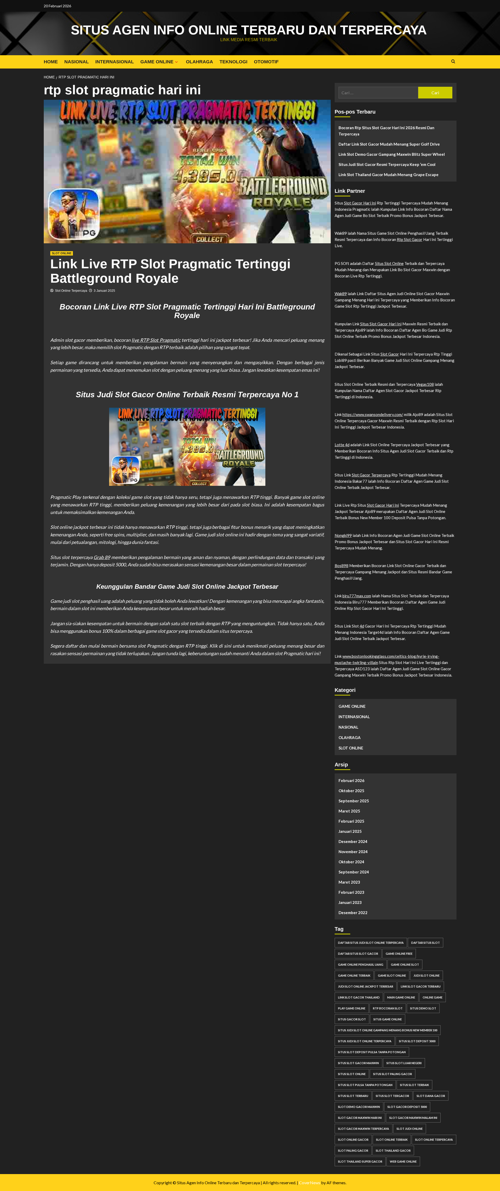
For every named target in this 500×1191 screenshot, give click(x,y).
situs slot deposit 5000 (417, 1041)
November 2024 (353, 851)
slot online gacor (353, 1139)
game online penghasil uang (360, 964)
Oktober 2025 (351, 790)
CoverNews (309, 1182)
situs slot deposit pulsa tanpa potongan (372, 1052)
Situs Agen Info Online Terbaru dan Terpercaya (249, 30)
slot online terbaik (392, 1139)
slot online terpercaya (434, 1139)
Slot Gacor (389, 354)
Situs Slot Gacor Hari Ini (381, 323)
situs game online (387, 1019)
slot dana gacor (431, 1095)
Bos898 (341, 565)
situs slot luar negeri (404, 1063)
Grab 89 (101, 557)
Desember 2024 (353, 841)
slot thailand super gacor (360, 1161)
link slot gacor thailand (359, 997)
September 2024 (354, 872)
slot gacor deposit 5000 (407, 1106)
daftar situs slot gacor (358, 953)
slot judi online (410, 1128)
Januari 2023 (350, 902)
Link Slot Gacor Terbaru (421, 986)
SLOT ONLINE (61, 253)
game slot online (392, 975)
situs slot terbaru (353, 1095)
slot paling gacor (353, 1150)
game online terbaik (354, 975)
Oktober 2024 (351, 861)
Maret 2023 (349, 882)
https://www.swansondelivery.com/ (372, 414)
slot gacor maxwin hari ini (360, 1117)
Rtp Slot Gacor (409, 239)
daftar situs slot (425, 942)
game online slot (405, 964)
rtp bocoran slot (388, 1008)
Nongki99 (343, 535)
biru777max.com (356, 595)
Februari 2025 (351, 821)
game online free (399, 953)
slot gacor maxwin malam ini (413, 1117)
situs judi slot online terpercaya (364, 1041)
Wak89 (341, 293)
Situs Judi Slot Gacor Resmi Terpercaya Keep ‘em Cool (387, 164)
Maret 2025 (349, 811)
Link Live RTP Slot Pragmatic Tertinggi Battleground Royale (170, 271)
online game (432, 997)
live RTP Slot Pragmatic (156, 340)
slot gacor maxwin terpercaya (363, 1128)
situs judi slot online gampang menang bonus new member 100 (387, 1030)
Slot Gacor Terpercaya (371, 475)
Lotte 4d (342, 444)
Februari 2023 (351, 892)
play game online (351, 1008)
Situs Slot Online (389, 263)
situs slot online (352, 1074)
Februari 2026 (351, 780)
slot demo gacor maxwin (359, 1106)
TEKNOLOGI (233, 61)
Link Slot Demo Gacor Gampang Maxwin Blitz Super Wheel (392, 154)
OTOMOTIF (266, 61)
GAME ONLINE (156, 61)
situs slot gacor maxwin (358, 1063)
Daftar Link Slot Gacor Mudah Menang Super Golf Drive (389, 144)
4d (362, 626)
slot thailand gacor (393, 1150)
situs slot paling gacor (392, 1074)
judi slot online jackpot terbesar (365, 986)
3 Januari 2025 (104, 291)
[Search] (453, 61)
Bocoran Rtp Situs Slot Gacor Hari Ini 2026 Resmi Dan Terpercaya (386, 130)
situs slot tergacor (392, 1095)
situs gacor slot (352, 1019)
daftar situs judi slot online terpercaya (371, 942)
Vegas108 (425, 384)
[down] (176, 62)
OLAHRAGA (199, 61)
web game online (403, 1161)
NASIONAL (76, 61)
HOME (51, 61)
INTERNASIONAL (114, 61)
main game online (401, 997)
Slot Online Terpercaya (71, 291)
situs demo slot (423, 1008)
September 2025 (354, 800)
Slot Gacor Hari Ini (360, 203)
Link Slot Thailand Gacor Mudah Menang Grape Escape (389, 174)
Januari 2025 (350, 831)
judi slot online (427, 975)
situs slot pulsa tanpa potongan (365, 1085)
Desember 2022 (353, 912)
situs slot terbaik (414, 1085)
